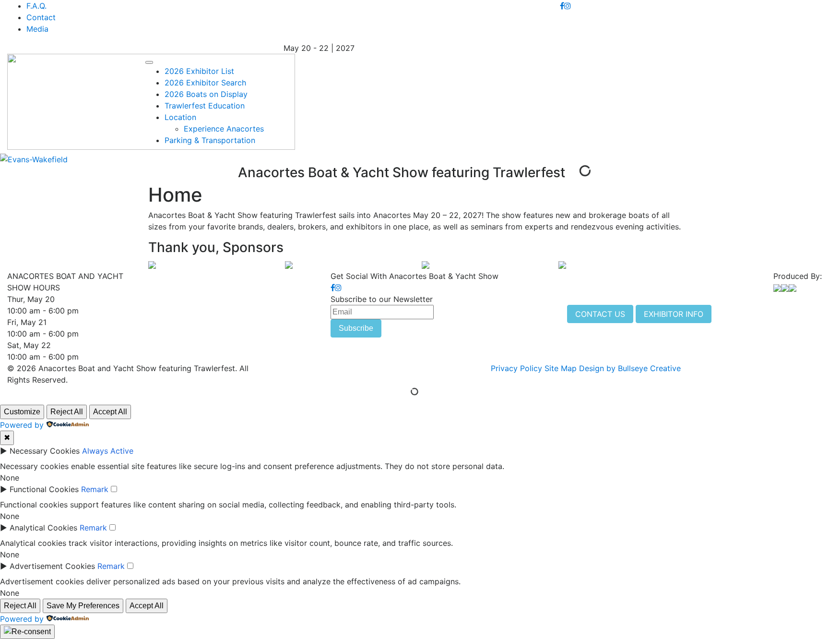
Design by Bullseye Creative (630, 368)
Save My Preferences (83, 606)
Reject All (66, 412)
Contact (41, 17)
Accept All (110, 412)
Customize (22, 412)
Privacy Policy (516, 368)
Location (180, 117)
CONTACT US (600, 314)
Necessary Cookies (45, 451)
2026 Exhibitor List (199, 71)
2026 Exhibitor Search (205, 82)
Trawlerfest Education (205, 105)
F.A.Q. (36, 6)
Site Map (561, 368)
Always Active (107, 451)
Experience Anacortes (224, 128)
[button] (149, 62)
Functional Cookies (44, 489)
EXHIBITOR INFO (673, 314)
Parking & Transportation (210, 140)
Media (37, 29)
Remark (94, 489)
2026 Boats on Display (206, 94)
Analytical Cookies (43, 527)
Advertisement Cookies (52, 566)
